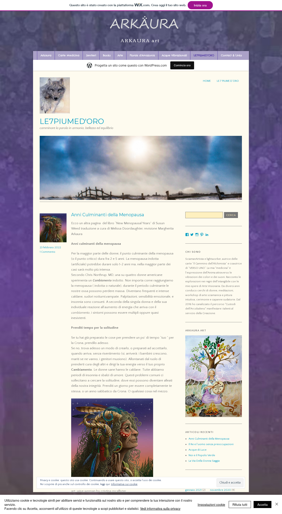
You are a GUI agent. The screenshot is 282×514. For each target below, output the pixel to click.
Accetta (262, 504)
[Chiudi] (276, 504)
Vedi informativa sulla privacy (160, 508)
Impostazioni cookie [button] (211, 504)
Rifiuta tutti (239, 504)
